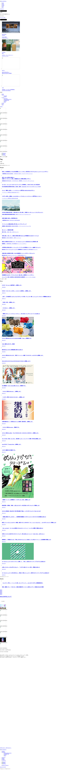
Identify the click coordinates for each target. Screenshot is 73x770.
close (1, 92)
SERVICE (3, 752)
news (3, 6)
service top (5, 98)
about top (5, 95)
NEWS (3, 758)
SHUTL (5, 101)
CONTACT (4, 760)
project (3, 5)
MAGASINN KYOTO (7, 99)
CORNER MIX (6, 100)
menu (1, 12)
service (3, 4)
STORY (3, 759)
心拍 (5, 102)
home (3, 2)
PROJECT (3, 757)
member (5, 96)
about (3, 3)
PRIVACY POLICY (5, 765)
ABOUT (3, 751)
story (3, 7)
